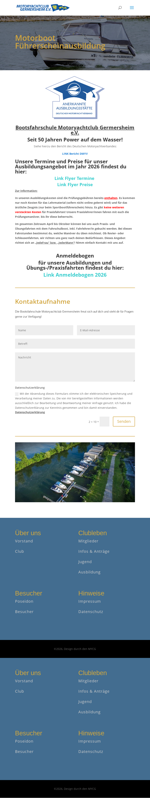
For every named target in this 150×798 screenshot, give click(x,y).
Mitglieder (88, 541)
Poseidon (24, 601)
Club (19, 551)
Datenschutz (90, 611)
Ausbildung (89, 572)
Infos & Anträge (94, 551)
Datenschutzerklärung (30, 412)
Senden (124, 421)
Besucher (24, 611)
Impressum (89, 601)
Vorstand (24, 541)
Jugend (85, 561)
